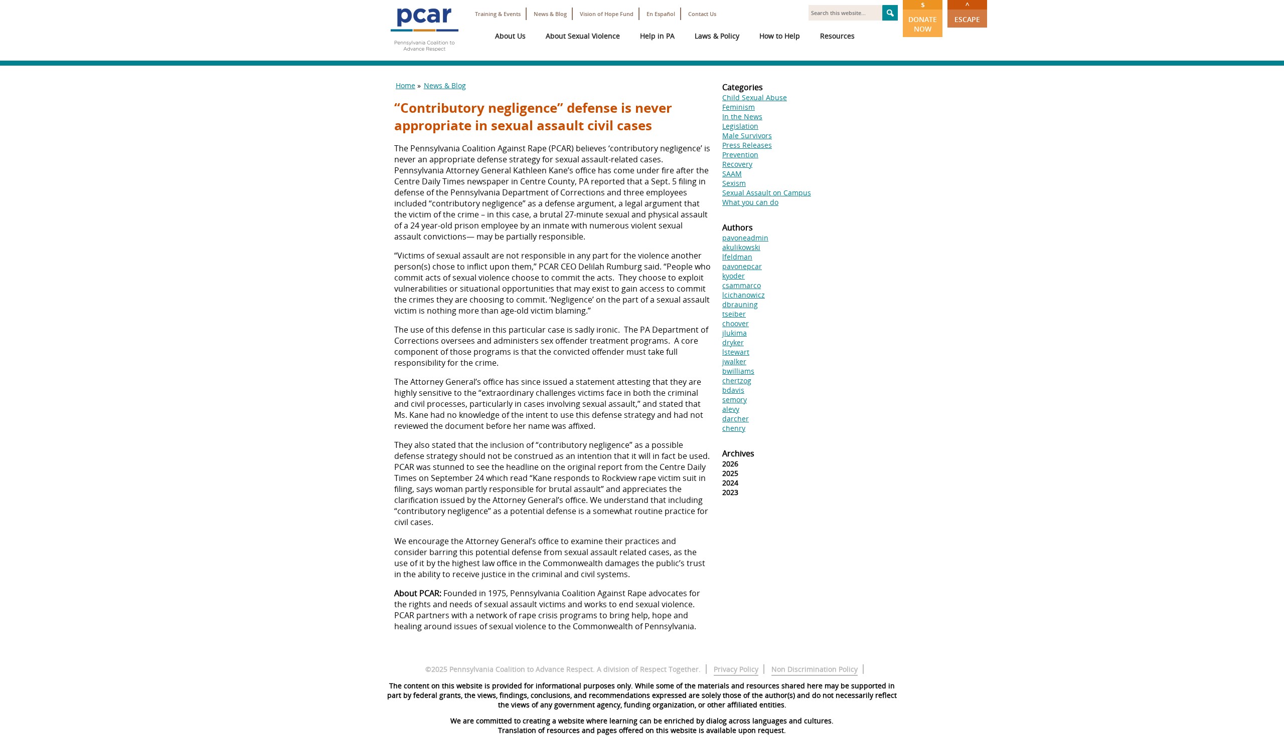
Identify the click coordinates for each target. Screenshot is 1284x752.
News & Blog (550, 14)
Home (405, 85)
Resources (837, 36)
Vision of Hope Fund (606, 14)
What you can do (750, 202)
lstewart (735, 352)
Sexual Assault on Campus (766, 192)
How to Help (779, 36)
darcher (735, 418)
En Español (661, 14)
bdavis (733, 390)
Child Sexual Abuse (754, 97)
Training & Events (498, 14)
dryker (733, 342)
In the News (742, 116)
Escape (967, 12)
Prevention (740, 154)
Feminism (738, 107)
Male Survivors (747, 135)
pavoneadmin (745, 237)
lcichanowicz (743, 295)
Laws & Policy (717, 36)
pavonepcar (742, 266)
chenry (733, 428)
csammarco (741, 285)
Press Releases (747, 145)
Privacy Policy (736, 669)
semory (734, 399)
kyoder (733, 276)
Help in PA (657, 36)
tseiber (734, 314)
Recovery (737, 164)
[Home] (424, 55)
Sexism (734, 183)
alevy (730, 409)
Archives (738, 453)
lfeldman (737, 257)
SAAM (732, 173)
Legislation (740, 126)
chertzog (736, 380)
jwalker (734, 361)
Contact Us (702, 14)
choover (735, 323)
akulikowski (741, 247)
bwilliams (738, 371)
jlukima (734, 333)
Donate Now (922, 17)
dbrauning (740, 304)
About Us (510, 36)
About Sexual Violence (583, 36)
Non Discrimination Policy (814, 669)
